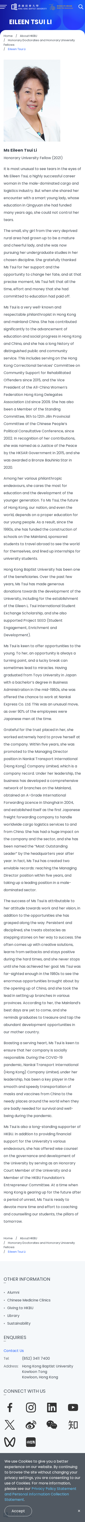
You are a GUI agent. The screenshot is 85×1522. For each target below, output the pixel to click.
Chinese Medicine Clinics (29, 1300)
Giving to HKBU (20, 1308)
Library (13, 1315)
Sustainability (19, 1323)
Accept (18, 1511)
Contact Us (14, 1350)
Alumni (13, 1292)
